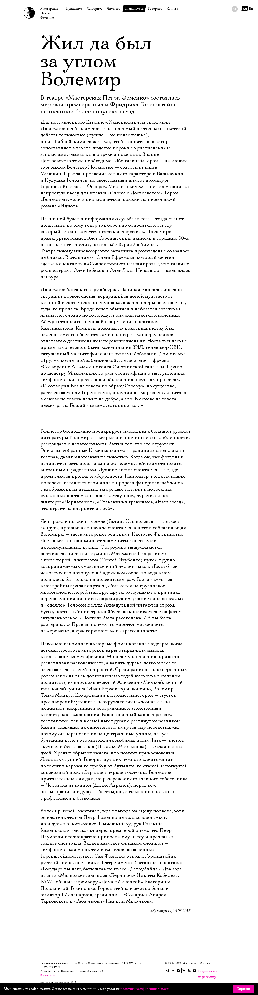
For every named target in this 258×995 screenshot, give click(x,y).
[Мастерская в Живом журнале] (183, 970)
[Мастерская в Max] (178, 970)
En (251, 9)
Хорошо (243, 989)
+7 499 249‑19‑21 (50, 967)
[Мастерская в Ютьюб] (194, 970)
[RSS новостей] (189, 970)
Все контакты (47, 975)
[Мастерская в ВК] (173, 970)
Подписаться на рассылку (200, 971)
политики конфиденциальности (145, 989)
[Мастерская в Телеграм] (167, 970)
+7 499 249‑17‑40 (130, 963)
